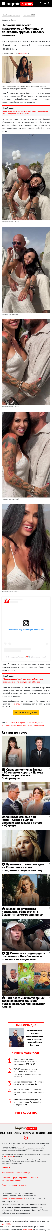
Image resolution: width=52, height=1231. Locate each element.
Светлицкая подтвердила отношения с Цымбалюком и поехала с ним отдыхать (23, 956)
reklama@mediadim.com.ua (13, 1198)
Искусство (41, 1133)
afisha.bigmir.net (9, 1157)
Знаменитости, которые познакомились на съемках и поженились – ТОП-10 (26, 1061)
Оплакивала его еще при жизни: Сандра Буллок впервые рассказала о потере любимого (22, 821)
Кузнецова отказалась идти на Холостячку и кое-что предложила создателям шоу (23, 867)
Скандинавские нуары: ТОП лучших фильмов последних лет (29, 1083)
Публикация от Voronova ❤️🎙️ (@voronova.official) (26, 657)
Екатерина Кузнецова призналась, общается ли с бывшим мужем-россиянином (22, 911)
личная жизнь (31, 722)
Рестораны (28, 1133)
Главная (5, 20)
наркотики (10, 722)
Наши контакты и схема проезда (16, 1172)
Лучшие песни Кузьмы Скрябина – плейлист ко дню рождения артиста (29, 1090)
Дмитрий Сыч (22, 53)
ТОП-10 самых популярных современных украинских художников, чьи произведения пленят (23, 1002)
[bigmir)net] (14, 3)
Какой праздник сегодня (11, 15)
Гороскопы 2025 (29, 15)
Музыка (17, 1133)
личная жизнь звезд (35, 725)
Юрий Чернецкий (18, 725)
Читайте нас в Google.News (26, 712)
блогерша (20, 722)
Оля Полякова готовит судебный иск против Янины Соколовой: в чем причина (27, 1102)
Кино (9, 1133)
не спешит (17, 704)
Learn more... (27, 1229)
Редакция (6, 1167)
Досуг (13, 20)
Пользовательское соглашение (15, 1185)
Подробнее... (5, 1224)
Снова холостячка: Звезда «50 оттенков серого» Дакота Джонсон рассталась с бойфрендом (22, 773)
